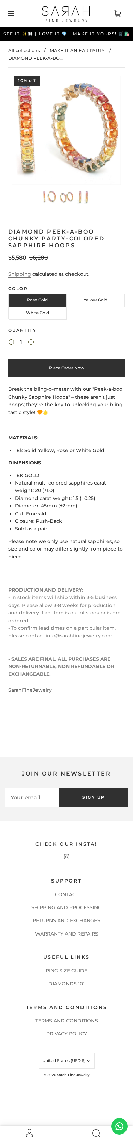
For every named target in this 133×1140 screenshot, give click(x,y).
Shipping (19, 274)
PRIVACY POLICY (66, 1034)
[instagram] (66, 856)
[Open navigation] (15, 13)
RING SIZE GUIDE (66, 971)
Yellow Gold (95, 299)
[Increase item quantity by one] (31, 342)
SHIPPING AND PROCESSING (66, 907)
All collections (24, 50)
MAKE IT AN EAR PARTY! (77, 50)
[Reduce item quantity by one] (11, 342)
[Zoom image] (66, 131)
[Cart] (117, 13)
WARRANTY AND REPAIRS (66, 934)
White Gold (37, 312)
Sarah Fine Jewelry (73, 1075)
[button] (23, 131)
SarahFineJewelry (30, 690)
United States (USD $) (64, 1060)
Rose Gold (37, 299)
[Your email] (32, 797)
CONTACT (66, 894)
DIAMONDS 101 (66, 984)
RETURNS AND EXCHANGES (66, 920)
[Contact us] (119, 1126)
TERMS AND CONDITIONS (66, 1021)
